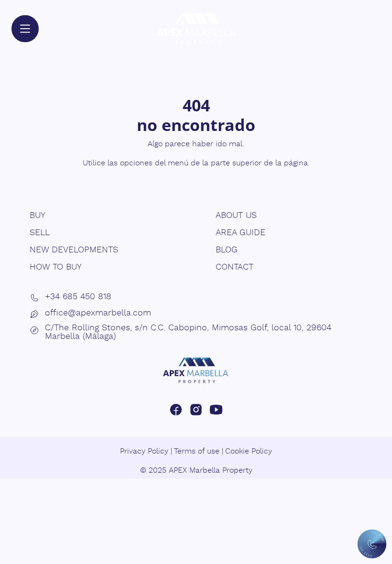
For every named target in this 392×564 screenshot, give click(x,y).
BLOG (227, 250)
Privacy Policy (144, 451)
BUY (37, 215)
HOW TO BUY (56, 267)
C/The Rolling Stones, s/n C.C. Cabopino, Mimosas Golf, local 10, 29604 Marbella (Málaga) (188, 332)
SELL (40, 232)
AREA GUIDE (240, 232)
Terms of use (196, 451)
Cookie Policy (248, 451)
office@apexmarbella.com (98, 313)
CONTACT (234, 267)
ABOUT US (236, 215)
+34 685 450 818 (78, 297)
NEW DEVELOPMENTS (74, 250)
